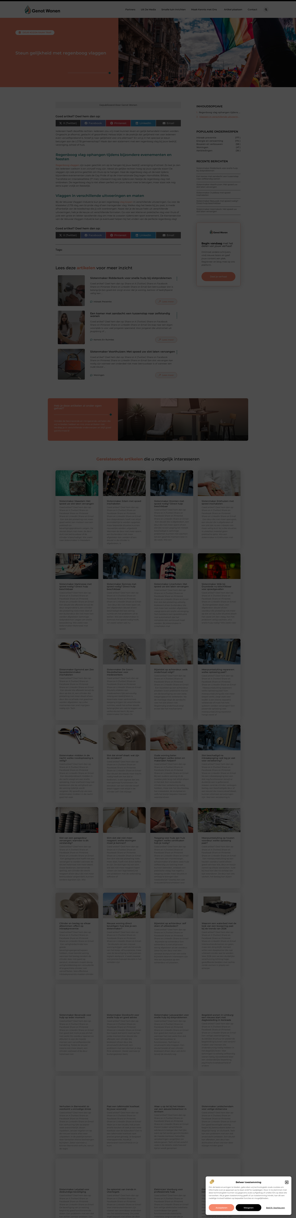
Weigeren (249, 1207)
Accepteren (221, 1207)
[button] (286, 1182)
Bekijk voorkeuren (275, 1207)
